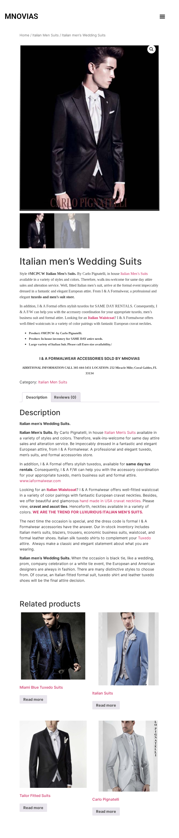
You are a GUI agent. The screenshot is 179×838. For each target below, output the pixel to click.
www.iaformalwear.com (40, 480)
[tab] (36, 397)
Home (24, 35)
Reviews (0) (65, 397)
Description (36, 397)
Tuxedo (144, 538)
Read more (33, 699)
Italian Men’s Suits (134, 274)
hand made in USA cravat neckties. (110, 500)
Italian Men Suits (45, 35)
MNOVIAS (21, 16)
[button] (162, 16)
